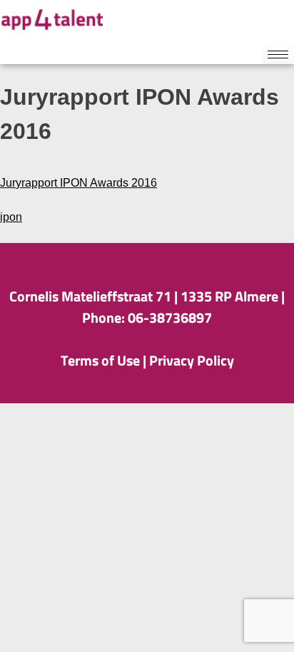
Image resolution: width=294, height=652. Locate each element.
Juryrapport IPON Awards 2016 (78, 183)
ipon (11, 217)
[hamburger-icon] (278, 54)
